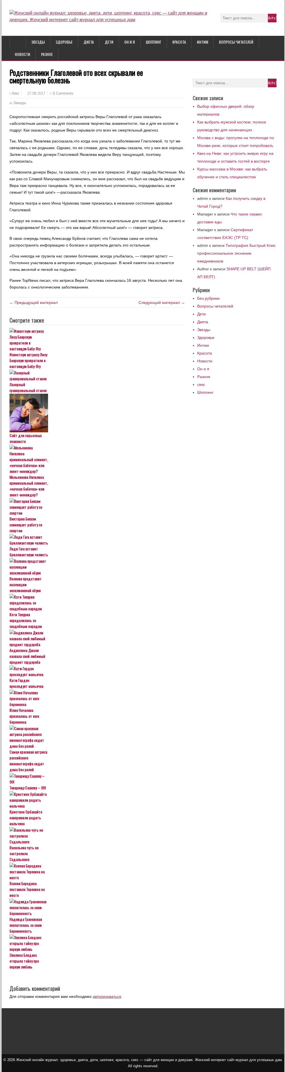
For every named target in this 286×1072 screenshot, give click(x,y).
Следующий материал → (162, 302)
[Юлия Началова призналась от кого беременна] (97, 698)
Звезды (38, 42)
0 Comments (63, 93)
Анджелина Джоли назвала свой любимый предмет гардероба (27, 656)
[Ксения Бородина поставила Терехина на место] (97, 871)
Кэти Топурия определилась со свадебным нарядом (25, 620)
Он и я (129, 42)
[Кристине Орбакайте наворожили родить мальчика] (97, 800)
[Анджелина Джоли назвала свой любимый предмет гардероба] (97, 638)
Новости (22, 54)
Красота (179, 42)
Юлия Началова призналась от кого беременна (24, 716)
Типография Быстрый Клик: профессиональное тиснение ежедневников (236, 253)
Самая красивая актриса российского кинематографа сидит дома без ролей (28, 760)
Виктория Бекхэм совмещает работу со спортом (25, 524)
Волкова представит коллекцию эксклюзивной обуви (25, 584)
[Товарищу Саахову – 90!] (97, 779)
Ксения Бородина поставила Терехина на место (27, 889)
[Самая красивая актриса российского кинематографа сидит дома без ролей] (97, 737)
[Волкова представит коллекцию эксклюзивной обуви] (97, 567)
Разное (47, 54)
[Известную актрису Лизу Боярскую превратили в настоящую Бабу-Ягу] (97, 339)
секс (201, 384)
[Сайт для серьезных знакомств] (97, 413)
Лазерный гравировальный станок (28, 387)
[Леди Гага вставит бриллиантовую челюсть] (97, 540)
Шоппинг (153, 42)
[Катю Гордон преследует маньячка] (97, 671)
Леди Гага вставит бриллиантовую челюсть (28, 551)
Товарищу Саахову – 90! (27, 787)
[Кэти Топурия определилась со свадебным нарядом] (97, 602)
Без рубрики (208, 298)
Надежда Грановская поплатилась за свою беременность (25, 925)
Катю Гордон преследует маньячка (26, 683)
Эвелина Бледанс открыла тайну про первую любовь (24, 961)
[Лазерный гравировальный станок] (97, 375)
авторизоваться (107, 996)
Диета (89, 42)
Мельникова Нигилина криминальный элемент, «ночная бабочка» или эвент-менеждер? (28, 486)
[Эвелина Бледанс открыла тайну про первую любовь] (97, 943)
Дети (109, 42)
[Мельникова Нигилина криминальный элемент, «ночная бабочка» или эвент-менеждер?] (97, 459)
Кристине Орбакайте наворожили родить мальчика (25, 817)
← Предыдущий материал (33, 302)
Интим (202, 42)
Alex (15, 93)
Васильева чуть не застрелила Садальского (24, 853)
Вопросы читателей (236, 42)
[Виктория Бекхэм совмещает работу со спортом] (97, 507)
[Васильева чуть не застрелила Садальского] (97, 836)
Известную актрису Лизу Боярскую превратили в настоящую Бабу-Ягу (28, 360)
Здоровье (64, 42)
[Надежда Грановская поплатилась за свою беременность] (97, 907)
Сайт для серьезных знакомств (25, 438)
